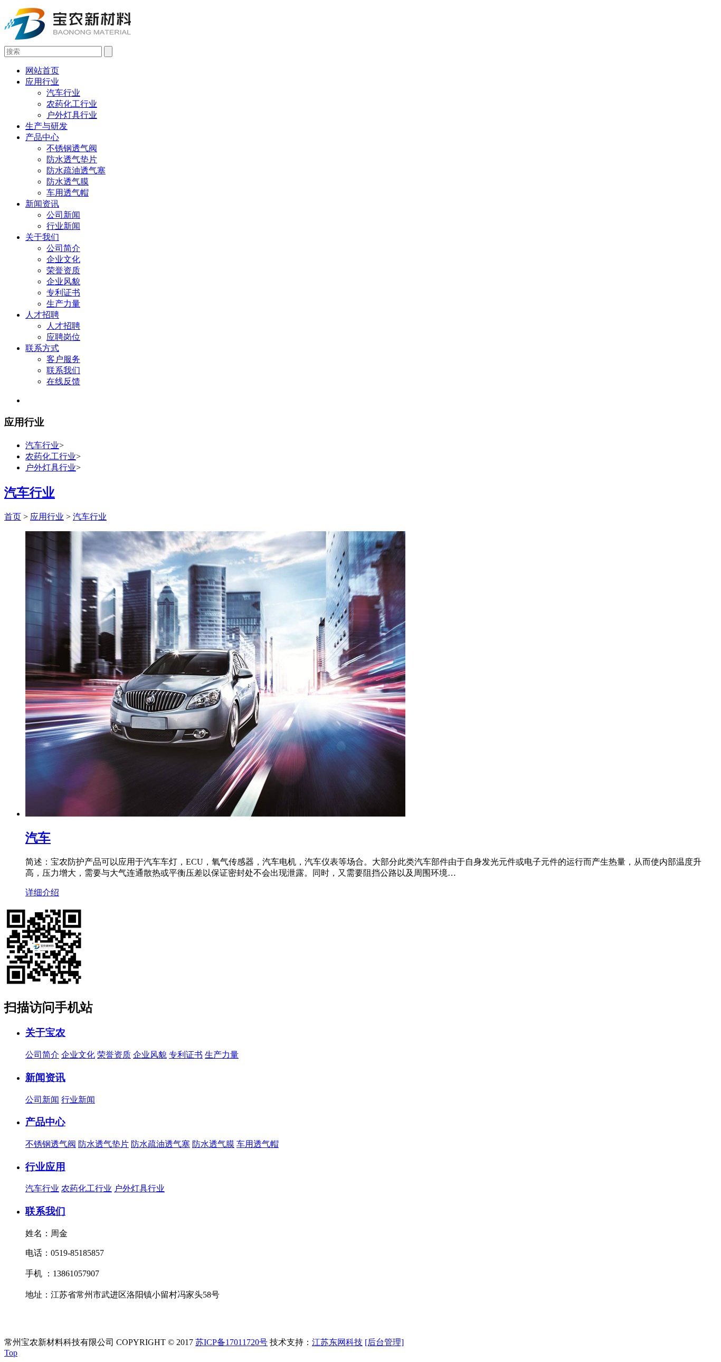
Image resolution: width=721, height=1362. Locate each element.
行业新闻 (63, 225)
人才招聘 (42, 314)
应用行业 (42, 81)
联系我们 (63, 370)
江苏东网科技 (337, 1342)
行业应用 (45, 1166)
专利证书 (63, 292)
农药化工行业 (71, 103)
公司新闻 (63, 214)
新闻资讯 (42, 203)
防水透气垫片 (71, 159)
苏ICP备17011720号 (231, 1342)
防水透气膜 (67, 181)
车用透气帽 (67, 192)
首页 (12, 516)
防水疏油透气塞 (76, 170)
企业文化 (63, 259)
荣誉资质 (63, 270)
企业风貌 (63, 281)
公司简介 (63, 248)
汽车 (38, 838)
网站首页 (42, 70)
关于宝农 (45, 1032)
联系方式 (42, 348)
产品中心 (42, 137)
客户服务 (63, 359)
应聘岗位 (63, 336)
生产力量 (63, 303)
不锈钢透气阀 (71, 148)
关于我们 (42, 237)
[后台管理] (384, 1342)
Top (10, 1352)
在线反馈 (63, 381)
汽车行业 (63, 92)
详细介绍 (42, 892)
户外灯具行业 (71, 114)
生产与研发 (46, 126)
